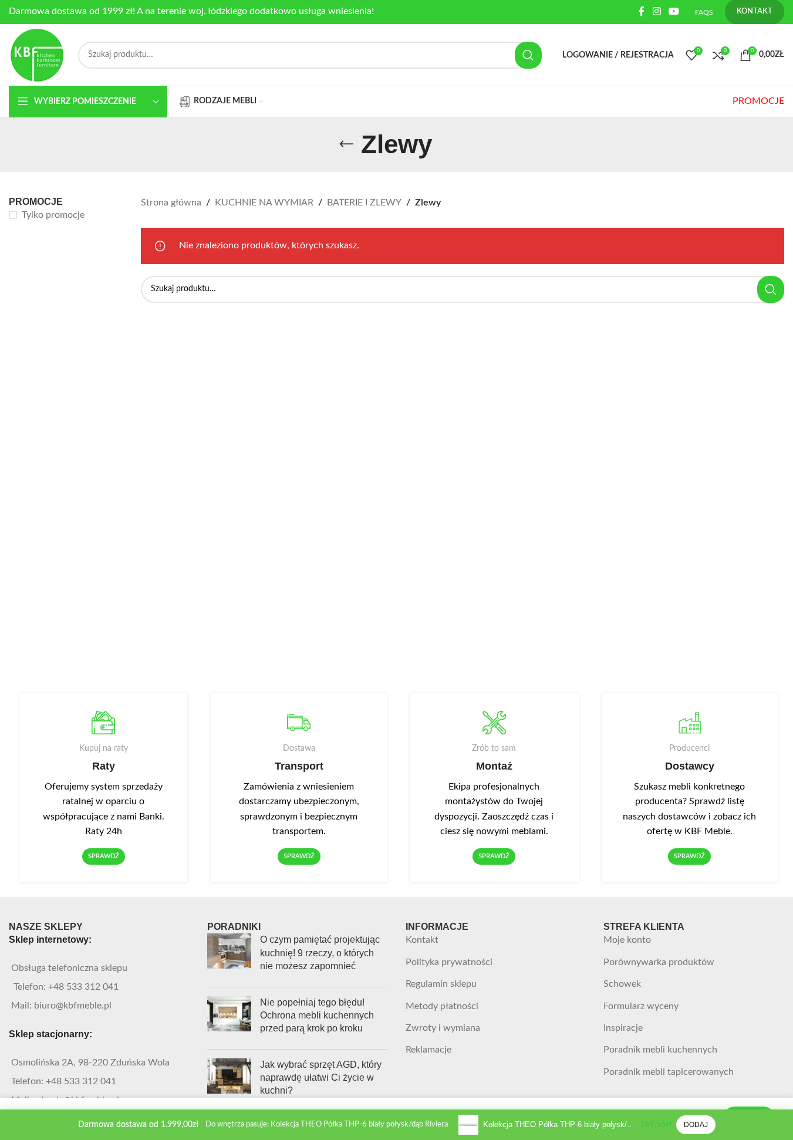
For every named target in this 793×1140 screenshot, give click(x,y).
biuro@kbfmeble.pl (73, 1005)
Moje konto (627, 940)
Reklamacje (428, 1049)
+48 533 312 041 (83, 986)
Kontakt (422, 940)
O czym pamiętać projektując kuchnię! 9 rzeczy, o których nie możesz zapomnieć (320, 953)
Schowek (622, 984)
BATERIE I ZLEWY (364, 202)
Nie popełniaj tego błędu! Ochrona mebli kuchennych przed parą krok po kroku (317, 1015)
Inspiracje (623, 1028)
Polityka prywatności (449, 962)
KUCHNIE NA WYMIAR (264, 202)
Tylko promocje (53, 215)
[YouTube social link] (674, 11)
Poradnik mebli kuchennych (660, 1049)
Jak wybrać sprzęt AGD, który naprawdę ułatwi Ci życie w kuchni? (321, 1078)
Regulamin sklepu (441, 984)
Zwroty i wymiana (443, 1028)
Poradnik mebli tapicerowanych (668, 1072)
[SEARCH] (528, 55)
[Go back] (346, 144)
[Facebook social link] (642, 11)
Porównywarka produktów (658, 962)
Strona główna (171, 202)
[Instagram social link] (656, 11)
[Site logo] (37, 54)
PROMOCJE (758, 101)
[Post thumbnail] (229, 955)
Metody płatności (442, 1006)
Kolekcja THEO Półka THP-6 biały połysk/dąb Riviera (559, 1124)
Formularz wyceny (641, 1006)
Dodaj (696, 1125)
